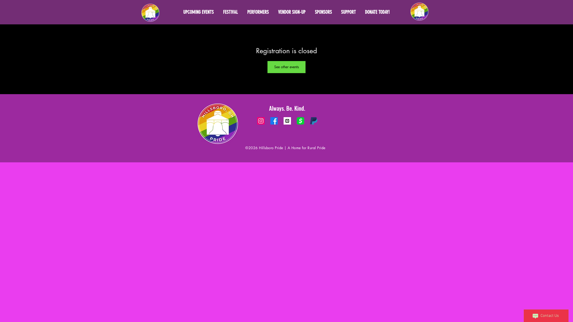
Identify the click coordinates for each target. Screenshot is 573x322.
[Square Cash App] (300, 121)
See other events (286, 67)
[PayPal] (313, 121)
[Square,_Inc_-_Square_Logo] (287, 121)
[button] (348, 12)
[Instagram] (261, 121)
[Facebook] (274, 121)
